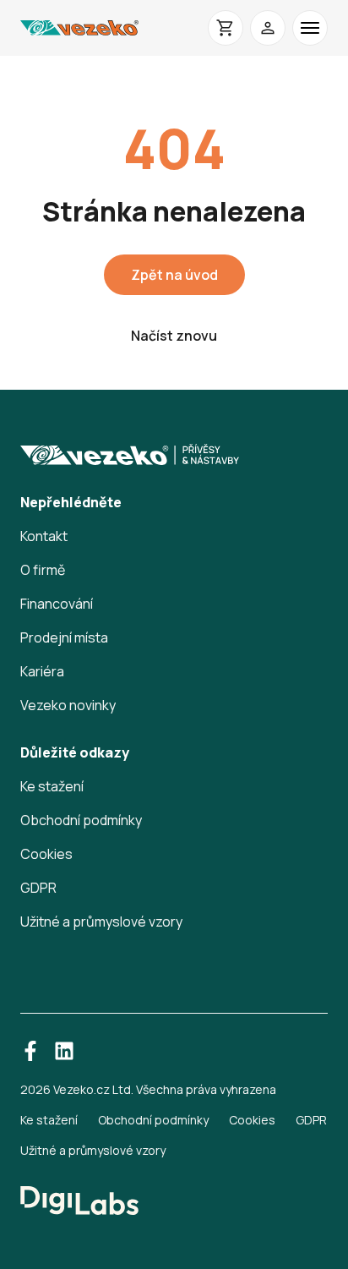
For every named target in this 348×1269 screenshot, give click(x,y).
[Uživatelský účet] (267, 28)
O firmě (42, 570)
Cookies (46, 854)
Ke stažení (52, 786)
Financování (56, 603)
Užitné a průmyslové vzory (101, 921)
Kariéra (42, 671)
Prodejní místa (64, 637)
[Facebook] (30, 1051)
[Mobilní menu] (310, 28)
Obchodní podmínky (81, 820)
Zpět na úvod (174, 274)
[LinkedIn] (64, 1051)
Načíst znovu (174, 335)
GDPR (38, 887)
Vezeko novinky (68, 705)
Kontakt (44, 536)
